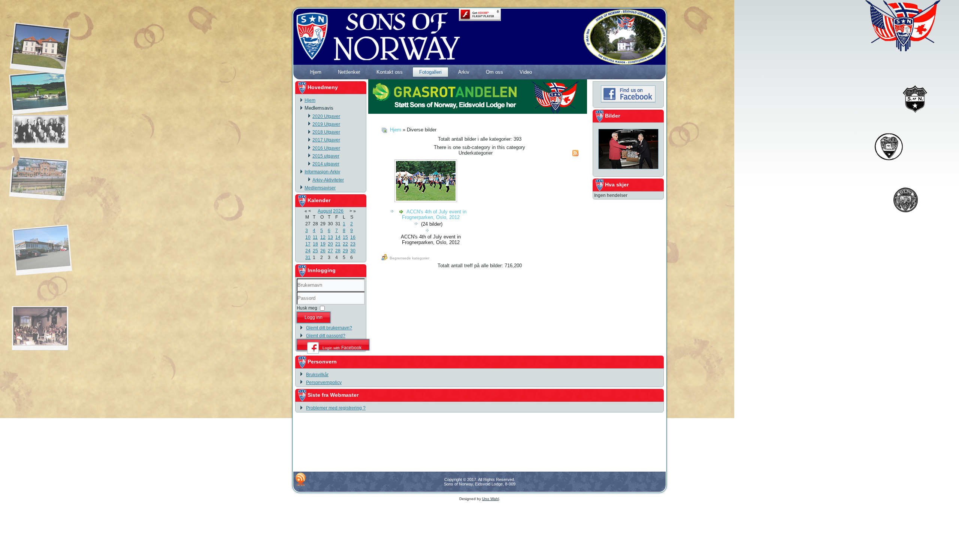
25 (315, 250)
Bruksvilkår (317, 374)
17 (308, 244)
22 (345, 244)
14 (338, 237)
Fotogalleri (430, 72)
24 (308, 250)
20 (330, 244)
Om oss (494, 72)
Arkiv (463, 72)
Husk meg (307, 308)
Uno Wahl (490, 499)
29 (345, 250)
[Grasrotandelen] (477, 112)
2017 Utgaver (326, 140)
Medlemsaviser (320, 188)
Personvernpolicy (324, 382)
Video (526, 72)
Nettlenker (349, 72)
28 (338, 250)
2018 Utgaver (326, 132)
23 (353, 244)
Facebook (342, 347)
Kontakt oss (389, 72)
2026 (338, 211)
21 (338, 244)
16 (353, 237)
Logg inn (314, 317)
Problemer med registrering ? (336, 408)
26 (323, 250)
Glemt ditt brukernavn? (329, 328)
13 (330, 237)
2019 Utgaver (326, 124)
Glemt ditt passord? (325, 335)
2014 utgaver (325, 164)
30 (353, 250)
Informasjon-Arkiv (322, 171)
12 (323, 237)
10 (308, 237)
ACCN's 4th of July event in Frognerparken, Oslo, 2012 (434, 214)
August (325, 211)
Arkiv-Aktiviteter (328, 180)
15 (345, 237)
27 (330, 250)
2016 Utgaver (326, 148)
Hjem (315, 72)
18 (315, 244)
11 (315, 237)
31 (308, 257)
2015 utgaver (325, 156)
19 (323, 244)
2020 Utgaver (326, 116)
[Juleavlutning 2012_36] (628, 170)
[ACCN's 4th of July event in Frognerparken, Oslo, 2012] (426, 201)
